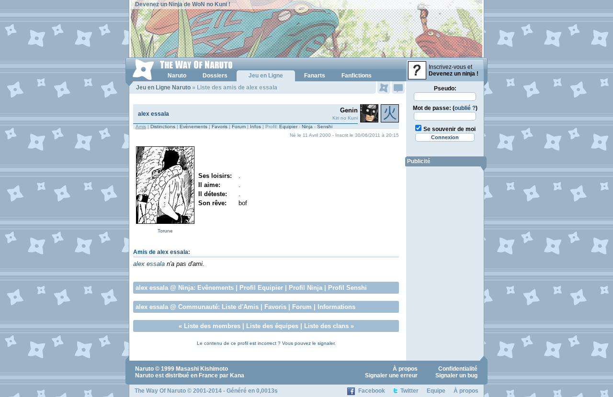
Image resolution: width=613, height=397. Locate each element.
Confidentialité (457, 368)
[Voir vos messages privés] (398, 87)
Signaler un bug (456, 375)
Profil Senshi (347, 287)
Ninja (307, 126)
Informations (336, 306)
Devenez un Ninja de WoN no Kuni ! (182, 4)
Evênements (215, 287)
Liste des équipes (272, 326)
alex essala (153, 113)
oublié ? (465, 108)
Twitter (409, 390)
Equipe (436, 390)
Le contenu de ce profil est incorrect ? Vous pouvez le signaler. (266, 343)
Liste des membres (212, 326)
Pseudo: (445, 88)
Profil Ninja (305, 287)
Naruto (144, 368)
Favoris (219, 126)
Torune (165, 230)
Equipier (288, 126)
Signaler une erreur (391, 375)
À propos (405, 368)
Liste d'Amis (240, 306)
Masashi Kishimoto (202, 368)
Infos (255, 126)
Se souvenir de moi (449, 129)
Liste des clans (326, 326)
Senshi (324, 126)
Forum (239, 126)
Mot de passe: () (445, 108)
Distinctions (162, 126)
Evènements (193, 126)
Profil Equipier (261, 287)
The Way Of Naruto (160, 390)
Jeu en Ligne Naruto (163, 87)
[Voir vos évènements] (383, 87)
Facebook (371, 390)
